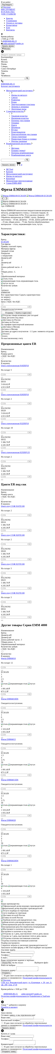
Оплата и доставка (14, 23)
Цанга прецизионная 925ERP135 (15, 452)
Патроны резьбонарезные (22, 153)
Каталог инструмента (10, 86)
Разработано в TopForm (40, 996)
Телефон (4, 1039)
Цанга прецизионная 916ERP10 (15, 366)
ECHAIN (5, 242)
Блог (8, 28)
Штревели (15, 127)
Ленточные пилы (18, 109)
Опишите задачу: (8, 970)
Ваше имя (5, 1017)
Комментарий (7, 1044)
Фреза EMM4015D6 (9, 780)
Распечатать (6, 229)
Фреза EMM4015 (8, 739)
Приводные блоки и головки (24, 139)
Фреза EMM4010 (8, 658)
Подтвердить (7, 5)
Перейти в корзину (9, 1007)
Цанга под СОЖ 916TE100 (13, 506)
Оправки (15, 123)
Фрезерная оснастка (20, 118)
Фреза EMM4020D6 (9, 861)
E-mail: (4, 958)
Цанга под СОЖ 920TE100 (13, 535)
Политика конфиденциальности (15, 996)
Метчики (15, 148)
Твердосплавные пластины (23, 104)
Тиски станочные (19, 137)
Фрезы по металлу (19, 95)
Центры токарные (19, 141)
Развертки (15, 100)
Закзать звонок (8, 46)
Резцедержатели (18, 132)
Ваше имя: (5, 952)
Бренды (9, 18)
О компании (11, 21)
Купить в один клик (23, 313)
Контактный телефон (10, 1020)
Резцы (14, 102)
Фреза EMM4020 (8, 820)
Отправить (6, 973)
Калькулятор (11, 25)
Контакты (10, 30)
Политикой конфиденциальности (37, 978)
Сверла (14, 97)
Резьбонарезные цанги (21, 155)
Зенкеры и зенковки (20, 107)
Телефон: (5, 955)
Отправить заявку (9, 1052)
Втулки (14, 130)
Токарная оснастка (19, 116)
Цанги (14, 125)
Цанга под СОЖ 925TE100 (13, 564)
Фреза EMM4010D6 (9, 699)
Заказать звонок (8, 165)
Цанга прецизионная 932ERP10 (15, 423)
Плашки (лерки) (18, 150)
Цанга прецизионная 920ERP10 (15, 394)
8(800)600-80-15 (8, 84)
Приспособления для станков (24, 134)
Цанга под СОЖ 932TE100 (13, 593)
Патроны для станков (20, 120)
